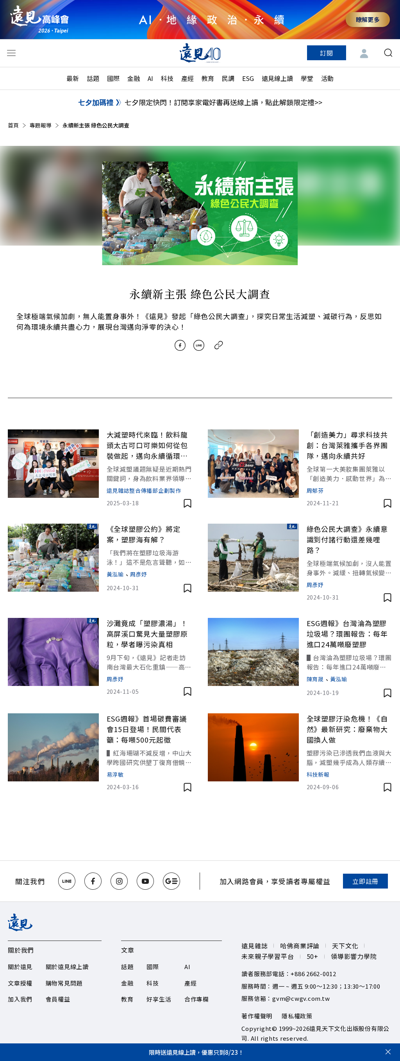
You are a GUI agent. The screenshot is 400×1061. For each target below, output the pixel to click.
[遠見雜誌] (200, 53)
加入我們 (20, 999)
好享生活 (158, 999)
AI (150, 78)
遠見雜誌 (254, 945)
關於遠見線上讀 (67, 966)
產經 (187, 78)
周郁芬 (315, 490)
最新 (72, 78)
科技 (167, 78)
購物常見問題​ (64, 983)
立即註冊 (365, 881)
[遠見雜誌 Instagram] (119, 881)
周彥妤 (138, 574)
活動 (327, 78)
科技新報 (318, 774)
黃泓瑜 (115, 574)
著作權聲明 (256, 1016)
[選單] (11, 53)
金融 (133, 78)
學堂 (307, 78)
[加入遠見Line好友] (66, 881)
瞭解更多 (368, 19)
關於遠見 (20, 966)
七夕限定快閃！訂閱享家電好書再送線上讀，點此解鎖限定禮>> (223, 102)
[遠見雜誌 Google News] (171, 881)
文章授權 (20, 983)
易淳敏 (115, 774)
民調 (228, 78)
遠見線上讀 (277, 78)
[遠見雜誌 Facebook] (93, 881)
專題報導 (41, 125)
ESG (248, 78)
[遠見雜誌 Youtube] (145, 881)
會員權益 (58, 999)
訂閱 (326, 52)
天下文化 (345, 945)
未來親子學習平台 (267, 956)
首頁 (13, 125)
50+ (312, 956)
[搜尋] (388, 53)
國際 (113, 78)
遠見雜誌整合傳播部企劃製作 (144, 490)
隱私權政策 (297, 1016)
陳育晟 (315, 679)
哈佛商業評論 (300, 945)
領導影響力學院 (354, 956)
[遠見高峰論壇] (39, 19)
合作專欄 (196, 999)
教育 (208, 78)
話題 (93, 78)
